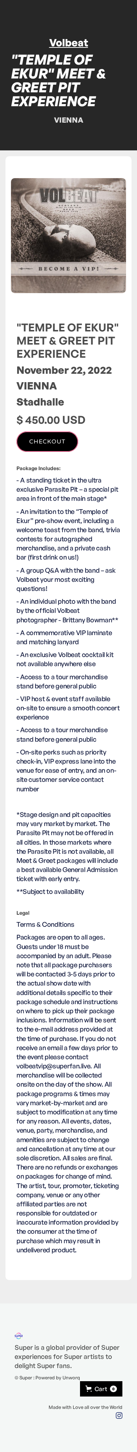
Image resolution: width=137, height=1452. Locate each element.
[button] (101, 1389)
